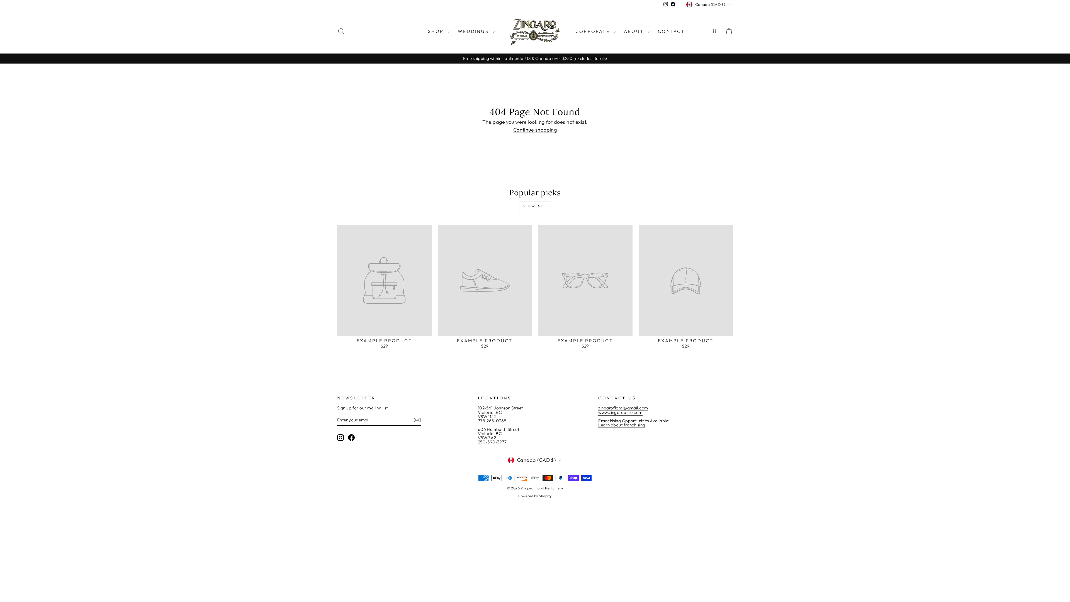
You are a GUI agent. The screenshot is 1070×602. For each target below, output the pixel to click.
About (634, 31)
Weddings (474, 31)
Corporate (593, 31)
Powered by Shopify (534, 496)
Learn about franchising (621, 425)
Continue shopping (535, 130)
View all (535, 206)
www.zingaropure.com (620, 412)
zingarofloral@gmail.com (623, 408)
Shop (436, 31)
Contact (671, 31)
